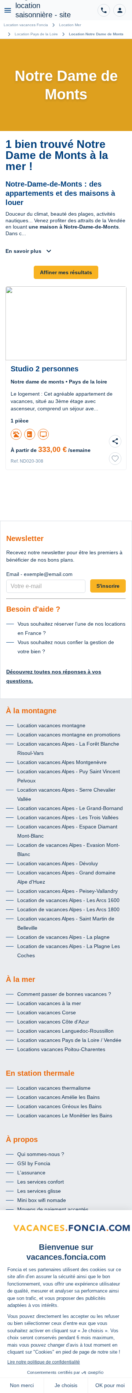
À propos (22, 1139)
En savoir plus (23, 251)
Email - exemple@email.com (39, 574)
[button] (119, 10)
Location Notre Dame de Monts (96, 34)
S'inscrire (108, 586)
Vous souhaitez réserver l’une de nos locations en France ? (71, 628)
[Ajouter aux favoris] (115, 458)
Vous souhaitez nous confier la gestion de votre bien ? (66, 646)
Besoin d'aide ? (33, 609)
